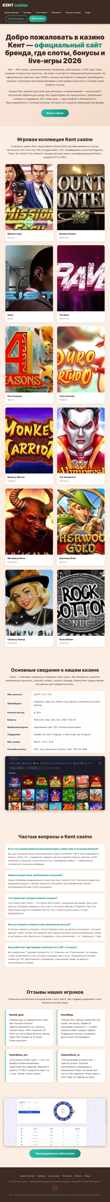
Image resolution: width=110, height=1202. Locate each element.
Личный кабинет (16, 19)
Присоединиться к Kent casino (55, 1153)
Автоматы (56, 12)
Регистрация (38, 18)
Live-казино (41, 12)
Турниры (27, 12)
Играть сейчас (55, 113)
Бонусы (78, 1176)
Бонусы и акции (73, 12)
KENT (15, 5)
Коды (87, 12)
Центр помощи (11, 12)
